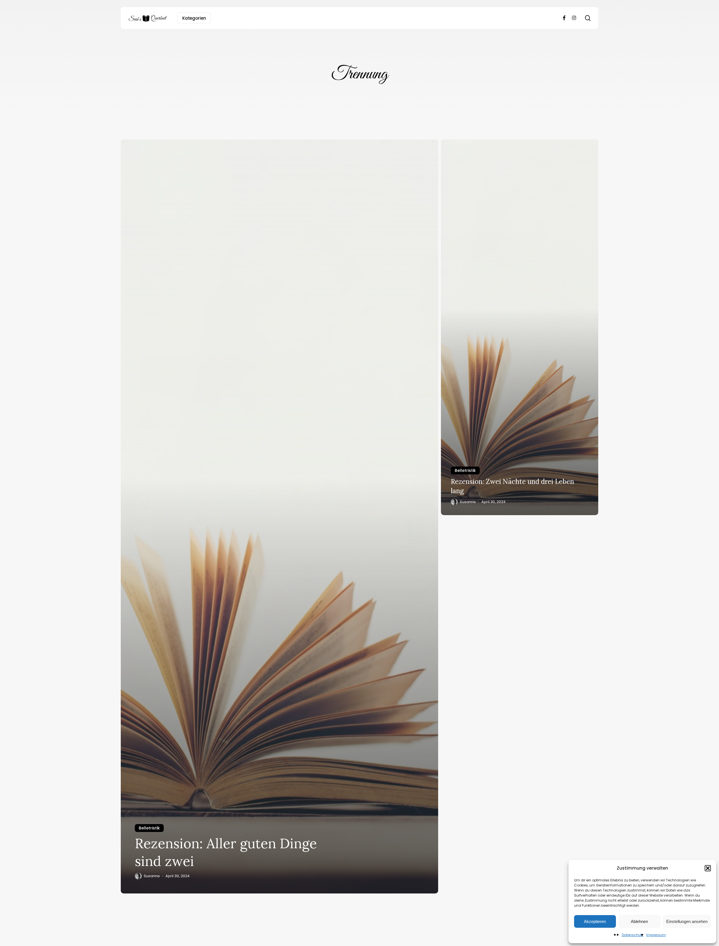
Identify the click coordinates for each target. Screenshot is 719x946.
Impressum (656, 935)
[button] (708, 868)
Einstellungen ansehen (686, 921)
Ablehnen (639, 921)
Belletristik (149, 828)
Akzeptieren (595, 921)
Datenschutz (632, 935)
